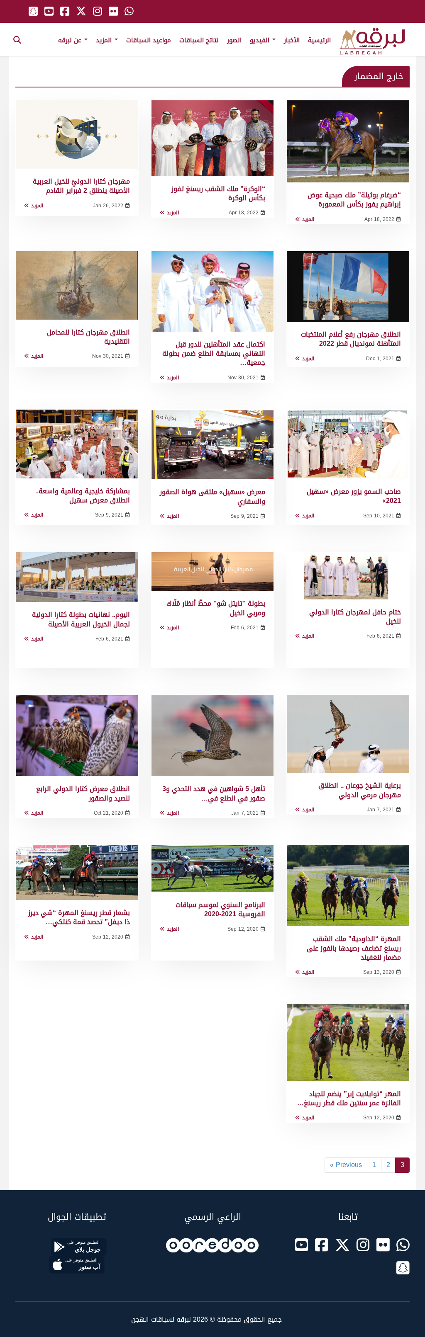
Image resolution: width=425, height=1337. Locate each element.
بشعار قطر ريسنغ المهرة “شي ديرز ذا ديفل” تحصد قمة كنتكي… (79, 917)
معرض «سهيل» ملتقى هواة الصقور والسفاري (212, 496)
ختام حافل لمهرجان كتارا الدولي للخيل (355, 617)
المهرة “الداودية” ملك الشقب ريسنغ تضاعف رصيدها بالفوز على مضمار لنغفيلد (354, 948)
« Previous (346, 1164)
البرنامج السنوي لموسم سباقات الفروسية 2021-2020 (220, 909)
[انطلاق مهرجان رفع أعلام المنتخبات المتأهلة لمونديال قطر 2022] (348, 286)
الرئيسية (319, 40)
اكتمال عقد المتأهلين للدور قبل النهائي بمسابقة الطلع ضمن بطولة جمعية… (213, 353)
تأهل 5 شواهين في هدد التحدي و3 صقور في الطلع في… (213, 793)
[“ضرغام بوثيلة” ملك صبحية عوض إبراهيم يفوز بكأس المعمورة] (348, 141)
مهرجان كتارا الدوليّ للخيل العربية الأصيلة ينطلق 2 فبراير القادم (81, 186)
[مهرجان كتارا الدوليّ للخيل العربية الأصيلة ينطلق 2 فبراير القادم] (77, 134)
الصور (234, 40)
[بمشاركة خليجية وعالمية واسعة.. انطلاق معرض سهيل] (77, 444)
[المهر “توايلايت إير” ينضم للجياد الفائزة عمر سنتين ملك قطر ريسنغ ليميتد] (348, 1042)
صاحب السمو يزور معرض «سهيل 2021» (354, 496)
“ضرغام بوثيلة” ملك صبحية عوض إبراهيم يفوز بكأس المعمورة (354, 200)
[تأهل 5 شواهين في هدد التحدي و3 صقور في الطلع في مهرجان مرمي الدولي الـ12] (212, 735)
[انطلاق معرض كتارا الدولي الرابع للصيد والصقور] (77, 735)
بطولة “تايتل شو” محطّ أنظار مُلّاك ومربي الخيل (215, 608)
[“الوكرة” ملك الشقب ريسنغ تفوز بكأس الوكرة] (212, 138)
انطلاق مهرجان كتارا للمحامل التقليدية (88, 337)
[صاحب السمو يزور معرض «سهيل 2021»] (348, 444)
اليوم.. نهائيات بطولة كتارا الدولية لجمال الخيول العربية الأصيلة (81, 619)
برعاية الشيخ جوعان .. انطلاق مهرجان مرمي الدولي (359, 790)
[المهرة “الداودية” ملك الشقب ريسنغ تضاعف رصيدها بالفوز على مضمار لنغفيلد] (348, 885)
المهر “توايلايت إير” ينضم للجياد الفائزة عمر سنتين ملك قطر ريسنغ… (349, 1098)
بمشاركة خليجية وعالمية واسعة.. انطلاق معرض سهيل (82, 496)
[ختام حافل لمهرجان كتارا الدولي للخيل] (348, 575)
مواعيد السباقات (148, 40)
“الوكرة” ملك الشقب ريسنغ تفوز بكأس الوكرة (218, 193)
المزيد (105, 40)
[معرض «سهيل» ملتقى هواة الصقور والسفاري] (212, 445)
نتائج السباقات (199, 40)
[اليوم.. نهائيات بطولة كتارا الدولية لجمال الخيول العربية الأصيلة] (77, 577)
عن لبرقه (70, 40)
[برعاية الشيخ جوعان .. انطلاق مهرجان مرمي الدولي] (348, 734)
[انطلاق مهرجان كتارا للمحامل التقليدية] (77, 285)
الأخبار (292, 40)
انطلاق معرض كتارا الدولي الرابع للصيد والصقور (83, 793)
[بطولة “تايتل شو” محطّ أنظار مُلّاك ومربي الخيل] (212, 571)
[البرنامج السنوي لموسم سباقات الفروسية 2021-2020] (212, 868)
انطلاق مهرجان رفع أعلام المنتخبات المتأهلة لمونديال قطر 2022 (351, 339)
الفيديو (260, 40)
